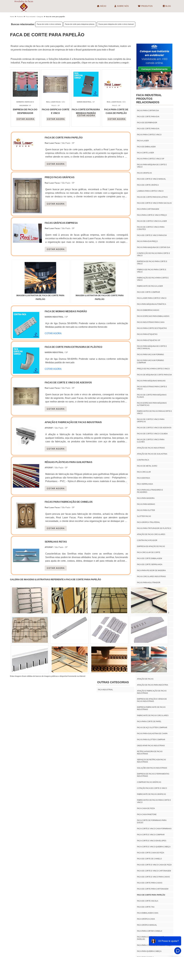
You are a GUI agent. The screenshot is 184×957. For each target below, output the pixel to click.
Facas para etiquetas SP (148, 340)
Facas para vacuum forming (150, 355)
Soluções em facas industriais (152, 768)
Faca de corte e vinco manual (151, 179)
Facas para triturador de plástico (154, 528)
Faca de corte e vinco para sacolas (154, 203)
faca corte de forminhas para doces (151, 821)
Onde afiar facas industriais (151, 746)
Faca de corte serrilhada (149, 564)
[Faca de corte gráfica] (109, 630)
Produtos (147, 6)
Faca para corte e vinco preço (152, 215)
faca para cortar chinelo (149, 931)
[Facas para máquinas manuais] (109, 600)
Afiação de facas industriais (151, 448)
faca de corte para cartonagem (152, 889)
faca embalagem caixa (147, 913)
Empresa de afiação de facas (151, 546)
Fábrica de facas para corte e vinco (151, 271)
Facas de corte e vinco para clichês (150, 441)
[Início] (23, 6)
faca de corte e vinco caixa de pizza (154, 865)
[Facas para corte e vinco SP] (149, 659)
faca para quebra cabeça (149, 951)
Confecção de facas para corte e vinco (153, 254)
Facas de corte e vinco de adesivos (154, 428)
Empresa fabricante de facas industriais (151, 708)
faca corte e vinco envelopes (151, 841)
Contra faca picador (147, 540)
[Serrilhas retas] (26, 567)
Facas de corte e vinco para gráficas (150, 420)
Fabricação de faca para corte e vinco (153, 279)
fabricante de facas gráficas (151, 794)
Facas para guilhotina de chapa (152, 734)
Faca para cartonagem (148, 209)
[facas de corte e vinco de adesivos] (26, 407)
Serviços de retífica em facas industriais (151, 761)
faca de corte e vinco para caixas (153, 877)
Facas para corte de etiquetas (152, 328)
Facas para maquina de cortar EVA (153, 247)
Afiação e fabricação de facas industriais (151, 692)
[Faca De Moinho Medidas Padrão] (26, 336)
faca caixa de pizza (146, 808)
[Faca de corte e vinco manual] (30, 600)
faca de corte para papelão (151, 895)
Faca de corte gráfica (148, 185)
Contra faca (143, 460)
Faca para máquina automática (151, 304)
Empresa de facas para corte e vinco (152, 262)
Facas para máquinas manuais (151, 381)
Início (103, 6)
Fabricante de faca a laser (150, 286)
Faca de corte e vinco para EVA (152, 235)
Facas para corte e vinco (149, 135)
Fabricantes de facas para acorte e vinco (154, 412)
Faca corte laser (145, 153)
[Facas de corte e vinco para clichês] (70, 630)
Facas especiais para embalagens (153, 316)
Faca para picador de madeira (151, 570)
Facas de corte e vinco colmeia (49, 24)
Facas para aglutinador (148, 583)
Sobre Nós (123, 6)
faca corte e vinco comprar (151, 835)
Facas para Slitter (146, 510)
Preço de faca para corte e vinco (153, 369)
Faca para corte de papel (149, 722)
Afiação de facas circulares (151, 534)
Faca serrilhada (145, 484)
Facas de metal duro (147, 466)
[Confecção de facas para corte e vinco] (109, 659)
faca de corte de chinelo (149, 859)
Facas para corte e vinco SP (150, 159)
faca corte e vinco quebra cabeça (153, 847)
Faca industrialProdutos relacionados (149, 99)
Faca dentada (143, 478)
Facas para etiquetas (147, 334)
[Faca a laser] (149, 600)
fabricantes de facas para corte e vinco (154, 801)
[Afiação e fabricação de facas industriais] (26, 447)
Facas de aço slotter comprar (152, 728)
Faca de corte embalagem (149, 558)
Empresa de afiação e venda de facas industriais (152, 700)
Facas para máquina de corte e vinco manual (116, 24)
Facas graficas (144, 173)
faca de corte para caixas (149, 883)
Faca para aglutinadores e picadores (150, 491)
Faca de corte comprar (148, 292)
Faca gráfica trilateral (148, 522)
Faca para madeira (146, 498)
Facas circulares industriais (151, 577)
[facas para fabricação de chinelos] (26, 527)
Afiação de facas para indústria (152, 685)
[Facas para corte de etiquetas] (70, 600)
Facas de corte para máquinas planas (79, 24)
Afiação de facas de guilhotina (152, 454)
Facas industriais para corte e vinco (152, 388)
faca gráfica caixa (146, 919)
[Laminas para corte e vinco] (149, 630)
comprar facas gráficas (149, 782)
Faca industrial (105, 690)
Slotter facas (144, 516)
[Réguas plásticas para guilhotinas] (26, 487)
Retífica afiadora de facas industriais (149, 752)
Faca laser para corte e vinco (151, 298)
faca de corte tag (145, 907)
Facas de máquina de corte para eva (154, 375)
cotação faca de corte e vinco (152, 788)
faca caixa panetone (147, 814)
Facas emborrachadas (148, 310)
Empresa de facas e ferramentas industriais (153, 775)
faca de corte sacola (147, 901)
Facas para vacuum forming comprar (150, 361)
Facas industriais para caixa (150, 322)
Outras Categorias (113, 682)
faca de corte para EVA (148, 117)
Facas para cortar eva (148, 111)
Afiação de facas (145, 679)
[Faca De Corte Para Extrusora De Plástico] (26, 372)
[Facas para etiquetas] (30, 630)
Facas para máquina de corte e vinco (152, 166)
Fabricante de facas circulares (152, 715)
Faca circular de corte (148, 552)
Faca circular (144, 472)
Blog (168, 6)
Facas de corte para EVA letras (152, 197)
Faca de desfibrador (147, 123)
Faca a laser (143, 141)
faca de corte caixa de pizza (150, 853)
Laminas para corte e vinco (150, 191)
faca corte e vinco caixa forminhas (154, 829)
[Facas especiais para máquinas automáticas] (30, 659)
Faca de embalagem (146, 147)
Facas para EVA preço (147, 241)
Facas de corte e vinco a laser (152, 221)
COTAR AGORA (25, 119)
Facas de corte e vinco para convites (150, 228)
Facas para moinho (146, 504)
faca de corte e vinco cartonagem (154, 871)
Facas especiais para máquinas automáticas (152, 404)
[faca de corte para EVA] (70, 659)
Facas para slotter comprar (151, 740)
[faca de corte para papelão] (40, 278)
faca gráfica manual (147, 925)
